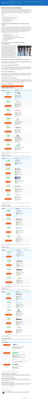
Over (2, 389)
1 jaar (14, 86)
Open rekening (8, 164)
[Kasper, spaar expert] (3, 393)
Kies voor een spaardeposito (7, 20)
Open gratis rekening (8, 105)
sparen (7, 374)
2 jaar (17, 86)
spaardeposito (8, 383)
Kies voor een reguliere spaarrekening (8, 19)
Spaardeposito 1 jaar (36, 1)
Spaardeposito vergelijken (12, 1)
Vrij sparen (3, 86)
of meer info (8, 116)
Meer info (16, 99)
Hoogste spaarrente (20, 1)
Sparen (26, 1)
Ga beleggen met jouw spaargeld (7, 21)
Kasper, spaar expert (8, 390)
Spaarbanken (30, 1)
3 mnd (8, 86)
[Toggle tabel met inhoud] (16, 16)
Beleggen (21, 86)
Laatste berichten (5, 389)
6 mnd (11, 86)
